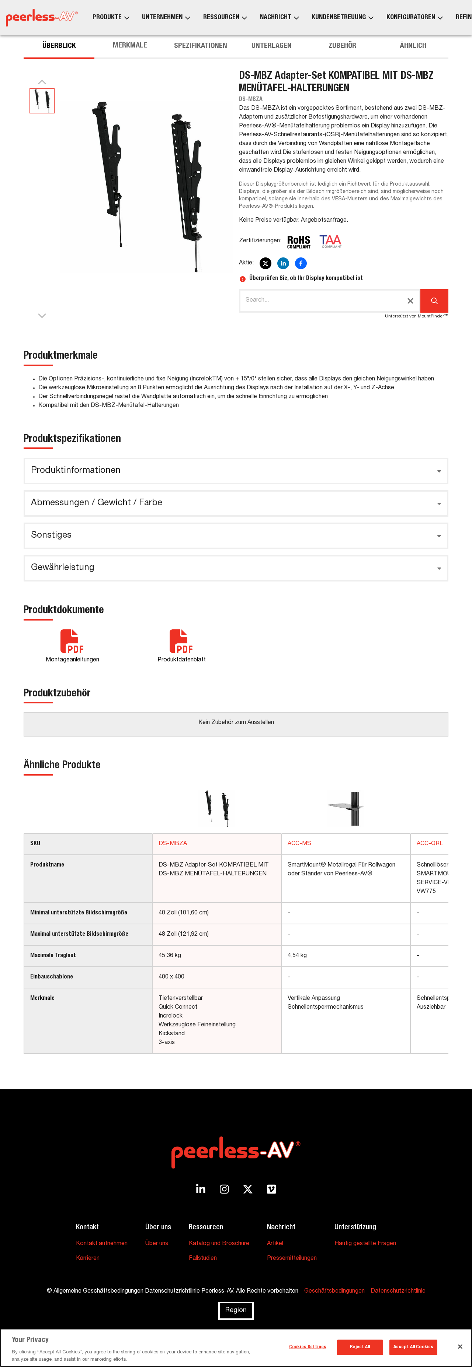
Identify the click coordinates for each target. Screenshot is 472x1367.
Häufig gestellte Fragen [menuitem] (365, 1244)
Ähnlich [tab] (413, 46)
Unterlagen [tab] (271, 46)
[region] (236, 1348)
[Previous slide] (42, 82)
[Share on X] (265, 263)
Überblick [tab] (59, 46)
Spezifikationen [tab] (200, 46)
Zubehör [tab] (342, 46)
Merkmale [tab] (130, 46)
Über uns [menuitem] (156, 1244)
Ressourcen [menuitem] (221, 17)
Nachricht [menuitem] (275, 17)
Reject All (360, 1347)
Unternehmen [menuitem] (162, 17)
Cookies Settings (307, 1347)
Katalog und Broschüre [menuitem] (219, 1244)
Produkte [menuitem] (107, 17)
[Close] (460, 1347)
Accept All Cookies (413, 1347)
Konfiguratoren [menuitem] (410, 17)
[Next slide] (42, 315)
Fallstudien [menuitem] (203, 1259)
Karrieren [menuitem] (88, 1259)
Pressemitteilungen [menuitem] (292, 1259)
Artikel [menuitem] (275, 1244)
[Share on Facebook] (301, 263)
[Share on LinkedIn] (283, 263)
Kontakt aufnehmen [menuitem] (102, 1244)
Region (236, 1310)
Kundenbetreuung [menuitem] (339, 17)
